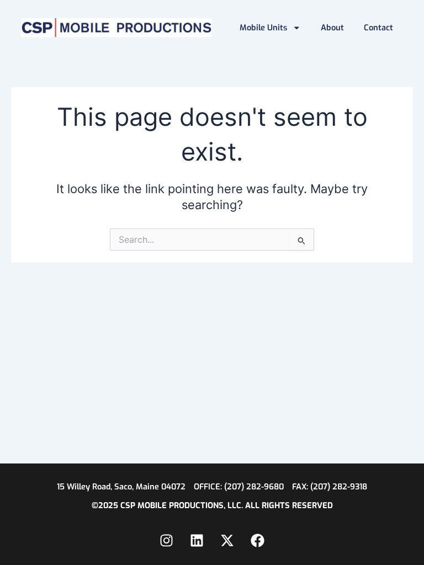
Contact (378, 27)
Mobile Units (263, 27)
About (332, 27)
